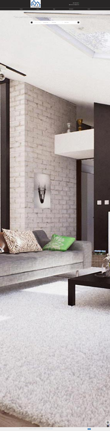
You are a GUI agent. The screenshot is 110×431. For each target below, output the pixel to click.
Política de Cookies (50, 428)
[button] (46, 22)
